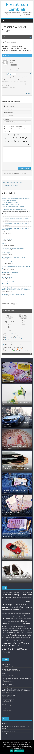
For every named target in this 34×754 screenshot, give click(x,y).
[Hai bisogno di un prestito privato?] (17, 473)
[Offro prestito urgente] (17, 363)
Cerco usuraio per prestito (14, 605)
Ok (12, 751)
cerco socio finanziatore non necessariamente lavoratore (15, 282)
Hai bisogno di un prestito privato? (15, 490)
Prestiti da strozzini (26, 628)
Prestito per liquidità (7, 664)
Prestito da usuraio (17, 632)
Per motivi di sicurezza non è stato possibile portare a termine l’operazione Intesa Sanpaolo (16, 577)
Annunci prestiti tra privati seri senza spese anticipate (17, 593)
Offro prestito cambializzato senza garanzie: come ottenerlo (14, 512)
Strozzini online (5, 640)
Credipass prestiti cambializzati (20, 613)
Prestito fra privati (7, 684)
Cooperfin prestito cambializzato (10, 204)
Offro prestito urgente (10, 380)
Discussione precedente (12, 185)
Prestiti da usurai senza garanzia (9, 630)
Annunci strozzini (9, 597)
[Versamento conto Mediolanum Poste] (17, 429)
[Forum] (3, 42)
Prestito (4, 243)
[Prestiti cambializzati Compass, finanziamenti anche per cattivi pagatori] (17, 452)
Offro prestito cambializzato (9, 197)
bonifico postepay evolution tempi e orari (16, 599)
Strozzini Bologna (6, 639)
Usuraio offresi (11, 648)
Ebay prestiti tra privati (17, 616)
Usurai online (21, 645)
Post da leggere (19, 338)
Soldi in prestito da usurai (25, 637)
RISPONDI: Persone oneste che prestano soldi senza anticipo (15, 229)
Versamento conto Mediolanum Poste (16, 446)
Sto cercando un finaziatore (10, 272)
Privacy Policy (6, 734)
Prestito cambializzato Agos (9, 200)
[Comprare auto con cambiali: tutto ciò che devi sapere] (17, 407)
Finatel (26, 615)
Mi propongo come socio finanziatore (13, 248)
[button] (5, 135)
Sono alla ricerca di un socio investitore (13, 294)
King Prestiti (7, 618)
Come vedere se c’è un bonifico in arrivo (16, 402)
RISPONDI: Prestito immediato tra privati (14, 209)
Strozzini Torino (21, 640)
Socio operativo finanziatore (10, 262)
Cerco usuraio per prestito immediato (17, 608)
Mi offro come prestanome (14, 621)
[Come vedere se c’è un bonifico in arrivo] (17, 385)
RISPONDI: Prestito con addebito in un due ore (15, 218)
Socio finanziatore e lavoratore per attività (14, 257)
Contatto (4, 723)
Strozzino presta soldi (11, 643)
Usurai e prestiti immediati (15, 644)
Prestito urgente (6, 253)
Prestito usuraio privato (20, 635)
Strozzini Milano (25, 639)
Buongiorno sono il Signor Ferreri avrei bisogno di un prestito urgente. (16, 679)
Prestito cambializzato (8, 695)
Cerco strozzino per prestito (16, 603)
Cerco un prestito (7, 239)
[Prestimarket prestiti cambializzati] (17, 540)
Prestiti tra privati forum (9, 731)
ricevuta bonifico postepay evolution (10, 637)
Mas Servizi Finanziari (18, 618)
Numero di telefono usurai (16, 624)
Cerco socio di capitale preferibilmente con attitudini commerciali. (17, 267)
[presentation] (6, 126)
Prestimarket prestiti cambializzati (14, 557)
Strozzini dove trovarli (15, 639)
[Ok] (32, 747)
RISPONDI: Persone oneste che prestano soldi (15, 223)
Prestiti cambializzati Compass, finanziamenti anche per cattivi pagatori (16, 467)
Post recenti (8, 338)
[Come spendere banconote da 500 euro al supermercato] (17, 518)
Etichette (7, 340)
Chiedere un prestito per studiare (18, 612)
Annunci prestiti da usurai (8, 592)
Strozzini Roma (13, 640)
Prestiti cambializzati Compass (10, 202)
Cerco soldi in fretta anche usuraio (16, 602)
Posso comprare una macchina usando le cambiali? (16, 198)
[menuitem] (6, 126)
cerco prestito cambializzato (10, 669)
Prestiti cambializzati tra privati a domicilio (13, 206)
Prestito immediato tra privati (20, 334)
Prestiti (4, 709)
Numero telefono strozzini (16, 624)
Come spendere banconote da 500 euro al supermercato (17, 534)
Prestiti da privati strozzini (15, 628)
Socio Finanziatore (7, 277)
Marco (20, 336)
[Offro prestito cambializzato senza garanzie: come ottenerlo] (17, 495)
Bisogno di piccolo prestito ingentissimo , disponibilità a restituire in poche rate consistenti (16, 288)
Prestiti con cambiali (17, 6)
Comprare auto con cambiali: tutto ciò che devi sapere (17, 423)
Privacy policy (19, 751)
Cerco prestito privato (8, 700)
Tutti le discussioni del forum (13, 182)
